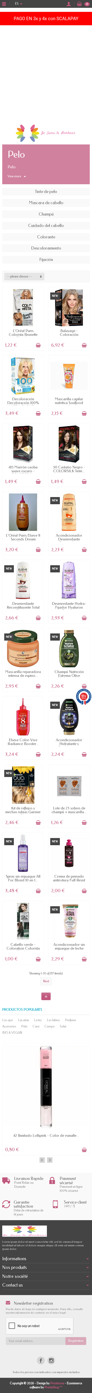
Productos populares (22, 1009)
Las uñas (23, 1020)
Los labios (53, 1020)
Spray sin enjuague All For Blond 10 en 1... (23, 878)
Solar (63, 1026)
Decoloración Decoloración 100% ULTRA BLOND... (23, 403)
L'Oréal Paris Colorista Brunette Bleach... (23, 334)
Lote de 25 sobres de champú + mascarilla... (69, 810)
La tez (38, 1020)
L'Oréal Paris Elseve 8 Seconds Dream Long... (23, 539)
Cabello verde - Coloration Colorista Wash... (23, 948)
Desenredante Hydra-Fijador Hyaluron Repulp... (69, 607)
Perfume (70, 1020)
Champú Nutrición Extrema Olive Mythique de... (69, 675)
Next (46, 981)
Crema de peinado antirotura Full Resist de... (69, 880)
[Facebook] (41, 1360)
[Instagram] (51, 1360)
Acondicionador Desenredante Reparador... (69, 539)
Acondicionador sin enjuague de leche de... (69, 948)
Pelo (24, 1026)
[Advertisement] (46, 74)
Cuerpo (49, 1026)
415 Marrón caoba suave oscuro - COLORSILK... (23, 471)
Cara (36, 1026)
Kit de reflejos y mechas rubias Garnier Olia (23, 812)
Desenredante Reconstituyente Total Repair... (23, 607)
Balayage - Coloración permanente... (69, 334)
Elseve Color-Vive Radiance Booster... (23, 742)
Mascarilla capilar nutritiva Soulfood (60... (69, 403)
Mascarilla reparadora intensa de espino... (23, 674)
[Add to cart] (38, 345)
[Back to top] (46, 996)
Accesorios (9, 1026)
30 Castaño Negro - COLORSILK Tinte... (69, 469)
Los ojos (7, 1020)
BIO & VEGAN (12, 1033)
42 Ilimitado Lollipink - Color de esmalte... (46, 1135)
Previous (42, 1160)
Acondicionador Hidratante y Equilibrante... (69, 743)
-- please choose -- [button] (19, 276)
